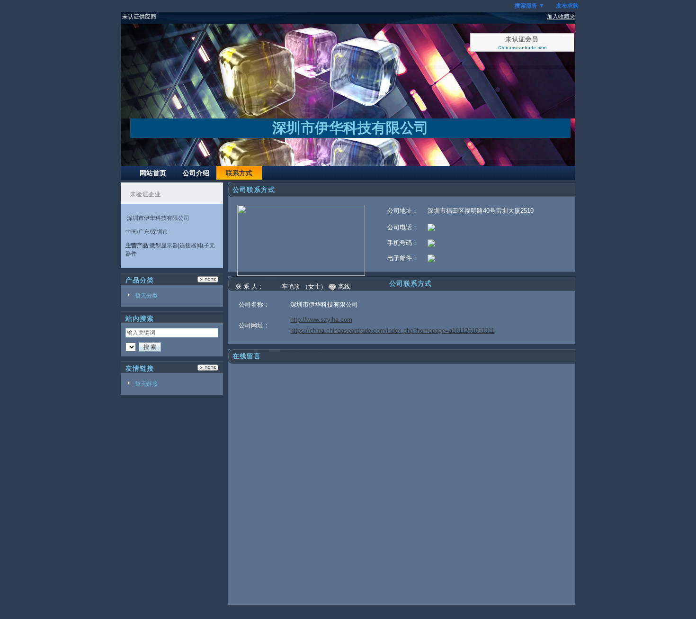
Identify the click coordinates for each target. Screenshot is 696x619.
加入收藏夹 (561, 16)
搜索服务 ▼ (529, 5)
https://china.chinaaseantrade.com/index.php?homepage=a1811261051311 (392, 330)
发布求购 (567, 5)
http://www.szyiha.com (321, 319)
